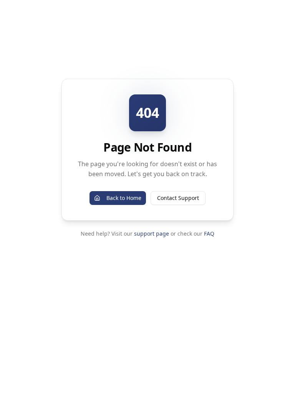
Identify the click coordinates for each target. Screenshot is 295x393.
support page (151, 233)
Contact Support (178, 197)
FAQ (209, 233)
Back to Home (123, 197)
